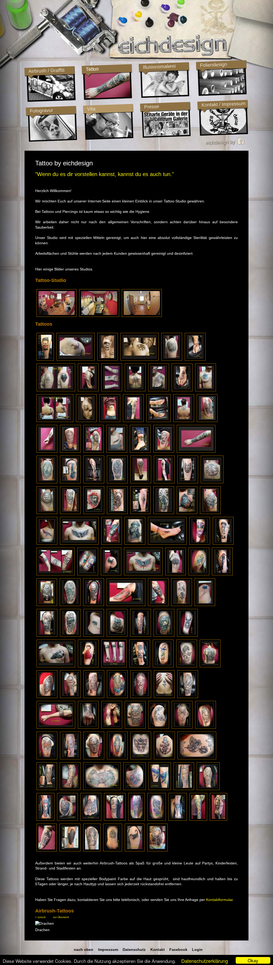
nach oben (83, 949)
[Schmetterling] (111, 574)
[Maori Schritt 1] (47, 513)
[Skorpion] (75, 359)
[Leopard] (117, 697)
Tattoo (92, 69)
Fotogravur (41, 110)
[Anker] (164, 758)
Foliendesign (213, 65)
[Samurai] (93, 605)
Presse (151, 107)
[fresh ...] (45, 819)
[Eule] (182, 390)
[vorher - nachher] (158, 420)
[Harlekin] (205, 727)
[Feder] (117, 451)
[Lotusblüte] (135, 390)
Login (197, 949)
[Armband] (56, 727)
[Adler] (164, 635)
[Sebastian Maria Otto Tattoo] (45, 359)
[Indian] (136, 819)
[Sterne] (139, 359)
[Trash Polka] (126, 605)
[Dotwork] (187, 482)
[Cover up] (46, 789)
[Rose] (164, 697)
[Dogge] (88, 727)
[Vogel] (156, 819)
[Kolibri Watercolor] (159, 789)
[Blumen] (139, 666)
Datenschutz (134, 949)
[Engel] (186, 666)
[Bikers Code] (86, 420)
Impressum (108, 949)
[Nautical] (135, 727)
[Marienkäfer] (140, 451)
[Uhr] (210, 513)
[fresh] (158, 390)
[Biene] (93, 635)
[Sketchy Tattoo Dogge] (94, 513)
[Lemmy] (135, 543)
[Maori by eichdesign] (88, 390)
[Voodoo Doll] (117, 513)
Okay (253, 960)
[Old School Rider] (107, 359)
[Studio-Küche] (142, 315)
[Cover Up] (56, 390)
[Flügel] (79, 543)
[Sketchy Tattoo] (164, 482)
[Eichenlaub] (199, 574)
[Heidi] (88, 666)
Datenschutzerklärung (204, 960)
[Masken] (70, 513)
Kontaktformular (219, 900)
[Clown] (207, 420)
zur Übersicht (61, 917)
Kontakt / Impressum (223, 104)
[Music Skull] (70, 635)
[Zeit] (46, 850)
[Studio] (56, 315)
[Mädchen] (140, 635)
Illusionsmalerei (159, 66)
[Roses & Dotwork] (158, 727)
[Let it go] (110, 420)
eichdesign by (221, 142)
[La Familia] (47, 451)
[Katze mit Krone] (140, 758)
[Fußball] (56, 666)
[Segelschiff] (47, 635)
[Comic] (223, 543)
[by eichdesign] (111, 390)
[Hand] (91, 819)
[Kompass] (115, 819)
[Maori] (140, 482)
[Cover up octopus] (70, 850)
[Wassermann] (134, 789)
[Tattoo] (171, 359)
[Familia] (47, 543)
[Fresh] (205, 390)
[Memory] (112, 850)
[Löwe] (70, 451)
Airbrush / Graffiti (46, 70)
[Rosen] (70, 605)
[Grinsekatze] (117, 635)
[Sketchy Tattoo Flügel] (140, 513)
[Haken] (195, 359)
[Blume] (204, 605)
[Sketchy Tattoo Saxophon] (70, 482)
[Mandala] (182, 727)
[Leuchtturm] (163, 513)
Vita (91, 108)
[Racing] (198, 819)
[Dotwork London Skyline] (114, 666)
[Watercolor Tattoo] (70, 758)
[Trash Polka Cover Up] (111, 543)
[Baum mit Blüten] (94, 482)
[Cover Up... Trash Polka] (187, 513)
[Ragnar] (183, 789)
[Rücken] (210, 666)
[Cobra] (187, 697)
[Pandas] (218, 819)
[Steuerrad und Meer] (102, 789)
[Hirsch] (187, 635)
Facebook (178, 949)
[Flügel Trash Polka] (143, 574)
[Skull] (177, 819)
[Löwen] (208, 789)
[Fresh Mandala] (175, 574)
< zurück (40, 917)
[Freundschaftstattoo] (87, 574)
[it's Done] (47, 482)
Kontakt (157, 949)
